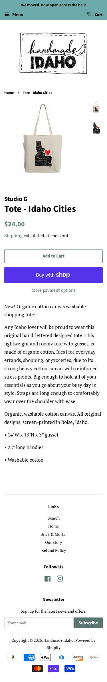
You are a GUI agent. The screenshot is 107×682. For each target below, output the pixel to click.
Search (54, 518)
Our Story (53, 542)
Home (9, 92)
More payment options (54, 290)
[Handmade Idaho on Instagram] (59, 579)
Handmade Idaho (58, 640)
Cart (98, 15)
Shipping (13, 235)
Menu (17, 14)
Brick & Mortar (54, 534)
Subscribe (88, 623)
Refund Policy (53, 550)
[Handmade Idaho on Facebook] (47, 579)
